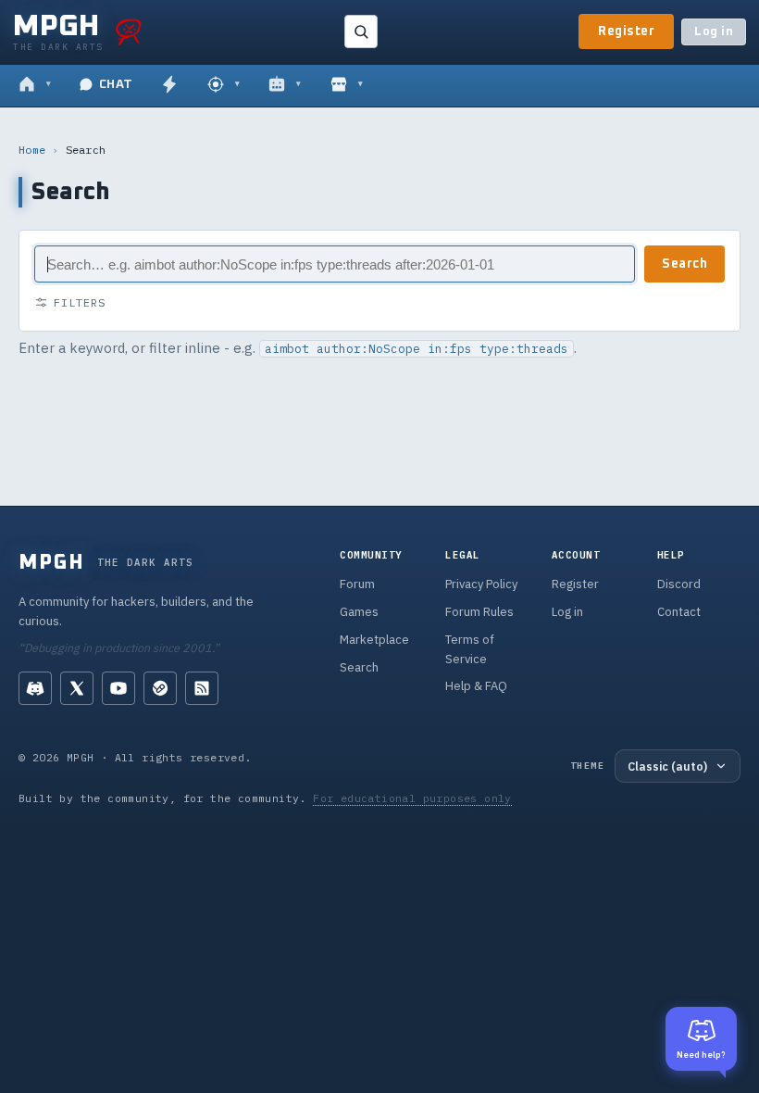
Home (32, 150)
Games (359, 612)
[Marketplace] (346, 85)
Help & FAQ (476, 686)
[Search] (361, 31)
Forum (357, 584)
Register (626, 31)
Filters (80, 302)
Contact (679, 612)
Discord (679, 584)
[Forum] (35, 85)
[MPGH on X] (76, 688)
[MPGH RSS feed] (201, 688)
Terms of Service (469, 649)
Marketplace (374, 639)
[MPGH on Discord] (35, 688)
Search (684, 264)
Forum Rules (479, 612)
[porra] (128, 31)
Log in (713, 32)
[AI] (284, 85)
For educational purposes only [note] (412, 798)
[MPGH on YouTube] (118, 688)
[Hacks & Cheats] (223, 85)
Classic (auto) (667, 766)
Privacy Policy (481, 584)
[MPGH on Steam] (160, 688)
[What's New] (169, 85)
